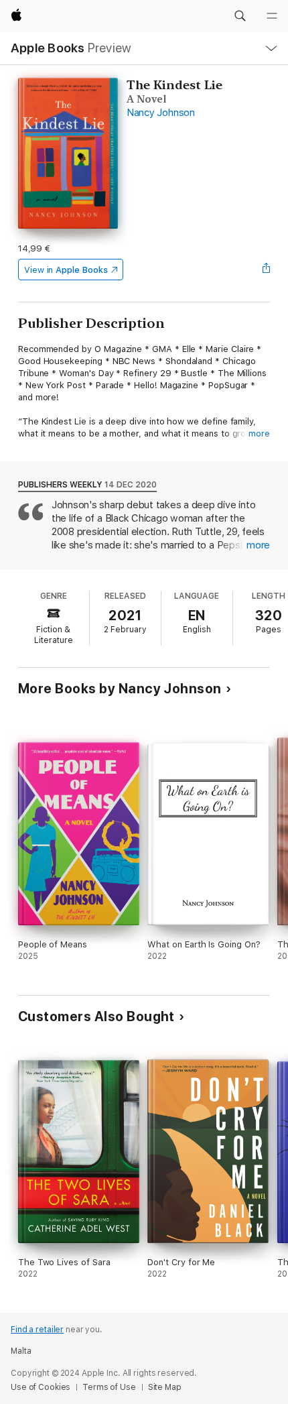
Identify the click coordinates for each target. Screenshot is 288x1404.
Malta (21, 1351)
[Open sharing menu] (266, 269)
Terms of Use (109, 1387)
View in (66, 270)
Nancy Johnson (161, 113)
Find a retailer (37, 1329)
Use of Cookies (40, 1387)
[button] (240, 16)
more (259, 433)
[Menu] (272, 16)
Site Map (165, 1387)
